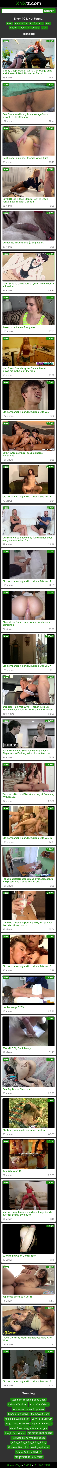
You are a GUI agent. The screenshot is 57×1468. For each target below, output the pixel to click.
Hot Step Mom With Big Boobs (28, 1437)
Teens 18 (24, 27)
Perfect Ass (36, 23)
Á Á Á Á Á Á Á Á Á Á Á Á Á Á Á (28, 1442)
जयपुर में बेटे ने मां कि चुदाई (35, 1428)
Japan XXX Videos (41, 1423)
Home (10, 1465)
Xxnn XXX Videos (39, 1404)
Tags (19, 1465)
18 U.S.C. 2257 (41, 1465)
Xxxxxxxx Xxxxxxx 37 (17, 1418)
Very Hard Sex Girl (42, 1418)
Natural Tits (21, 23)
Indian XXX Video (17, 1404)
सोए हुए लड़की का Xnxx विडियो (29, 1456)
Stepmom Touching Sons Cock (28, 1399)
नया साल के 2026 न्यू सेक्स (40, 1433)
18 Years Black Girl (18, 1447)
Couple (35, 27)
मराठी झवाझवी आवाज (40, 1447)
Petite (13, 27)
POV (48, 23)
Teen (9, 23)
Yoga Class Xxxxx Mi (17, 1423)
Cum (44, 27)
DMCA (27, 1465)
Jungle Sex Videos (15, 1433)
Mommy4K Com (40, 1414)
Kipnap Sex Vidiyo (18, 1414)
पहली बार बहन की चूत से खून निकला (28, 1409)
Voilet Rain (16, 1428)
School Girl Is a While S (28, 1452)
